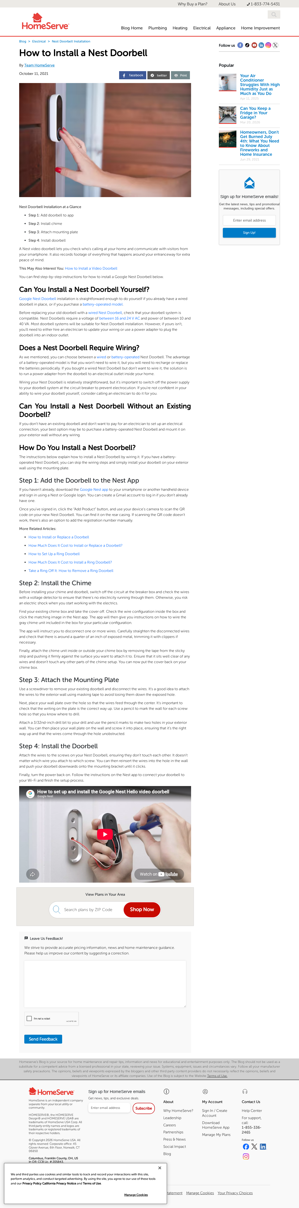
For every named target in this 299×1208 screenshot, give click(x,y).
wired (101, 357)
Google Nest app (94, 489)
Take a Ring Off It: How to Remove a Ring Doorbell (70, 570)
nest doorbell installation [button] (71, 41)
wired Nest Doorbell (105, 312)
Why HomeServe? (178, 1110)
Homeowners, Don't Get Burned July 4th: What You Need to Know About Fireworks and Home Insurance (259, 143)
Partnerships (173, 1132)
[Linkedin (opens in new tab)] (263, 1147)
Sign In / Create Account (214, 1113)
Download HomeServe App (215, 1125)
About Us (227, 4)
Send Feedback (43, 1039)
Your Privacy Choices (235, 1193)
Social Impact (174, 1146)
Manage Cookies (136, 1195)
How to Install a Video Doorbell (91, 268)
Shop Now (142, 909)
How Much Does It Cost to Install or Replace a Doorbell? (75, 545)
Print (183, 75)
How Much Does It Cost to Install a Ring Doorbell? (70, 562)
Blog (22, 41)
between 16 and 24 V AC (119, 318)
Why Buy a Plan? (192, 4)
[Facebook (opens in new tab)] (246, 1147)
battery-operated (125, 357)
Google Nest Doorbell (37, 298)
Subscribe (143, 1108)
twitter (162, 75)
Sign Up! (249, 233)
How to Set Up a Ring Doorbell (54, 554)
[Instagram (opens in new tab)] (246, 1157)
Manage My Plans (216, 1134)
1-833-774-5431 (265, 4)
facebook (135, 75)
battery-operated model (103, 304)
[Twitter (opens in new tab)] (254, 1147)
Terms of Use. (217, 1076)
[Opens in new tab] (240, 46)
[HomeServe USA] (45, 19)
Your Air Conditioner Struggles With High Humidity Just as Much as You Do (260, 84)
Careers (169, 1125)
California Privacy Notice (59, 1183)
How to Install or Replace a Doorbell (58, 537)
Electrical (39, 41)
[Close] (160, 1168)
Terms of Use (92, 1183)
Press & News (174, 1139)
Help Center (252, 1110)
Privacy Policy (32, 1183)
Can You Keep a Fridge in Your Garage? (255, 113)
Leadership (172, 1118)
